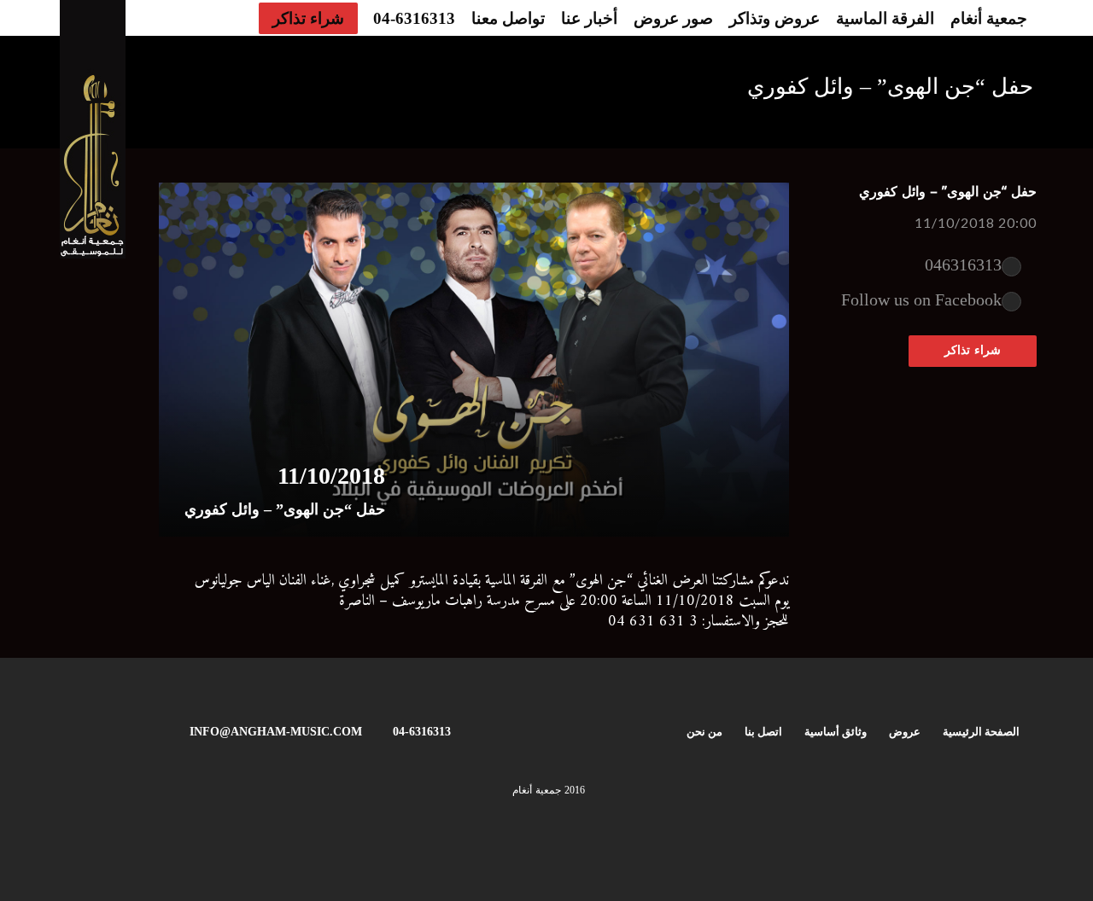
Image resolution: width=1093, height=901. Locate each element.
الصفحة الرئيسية (981, 731)
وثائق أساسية (835, 731)
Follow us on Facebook (921, 299)
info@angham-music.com (276, 731)
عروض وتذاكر (774, 18)
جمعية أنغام (988, 18)
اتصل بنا (763, 731)
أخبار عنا (589, 18)
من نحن (704, 731)
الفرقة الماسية (885, 18)
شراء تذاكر (308, 18)
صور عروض (673, 18)
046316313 (963, 264)
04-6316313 (414, 18)
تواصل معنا (508, 18)
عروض (905, 731)
